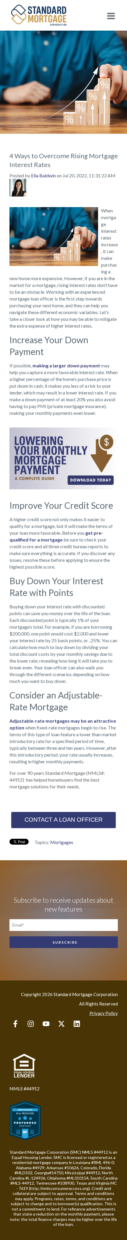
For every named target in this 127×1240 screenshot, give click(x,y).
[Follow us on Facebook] (15, 1024)
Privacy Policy (103, 1013)
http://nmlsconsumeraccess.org (59, 1188)
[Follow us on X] (61, 1024)
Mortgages (61, 842)
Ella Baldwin (43, 175)
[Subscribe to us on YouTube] (46, 1024)
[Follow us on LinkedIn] (77, 1024)
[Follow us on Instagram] (31, 1024)
